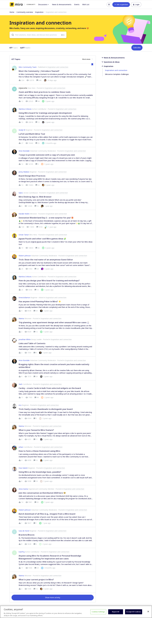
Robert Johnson (25, 255)
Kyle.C (21, 193)
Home (12, 12)
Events (76, 4)
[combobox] (38, 35)
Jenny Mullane (24, 172)
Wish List (85, 4)
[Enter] (12, 35)
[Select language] (109, 4)
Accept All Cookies (133, 612)
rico (20, 405)
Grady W (22, 130)
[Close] (148, 611)
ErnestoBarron (24, 297)
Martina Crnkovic (25, 109)
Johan (21, 447)
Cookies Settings (98, 612)
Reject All (115, 612)
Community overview (25, 12)
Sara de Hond (24, 531)
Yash (20, 384)
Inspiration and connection (116, 70)
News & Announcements (61, 4)
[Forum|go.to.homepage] (22, 4)
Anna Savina (23, 489)
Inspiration (39, 12)
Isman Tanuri (24, 235)
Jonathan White (25, 339)
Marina (21, 318)
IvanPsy (22, 552)
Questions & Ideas (111, 62)
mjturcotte (23, 88)
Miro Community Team (28, 67)
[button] (121, 4)
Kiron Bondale (24, 151)
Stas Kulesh (23, 468)
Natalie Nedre (24, 214)
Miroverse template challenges (117, 74)
